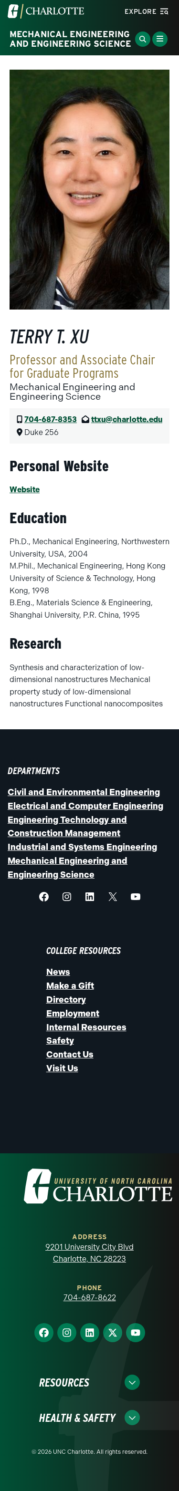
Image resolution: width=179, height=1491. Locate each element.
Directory (66, 999)
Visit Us (62, 1068)
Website (25, 489)
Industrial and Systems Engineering (82, 847)
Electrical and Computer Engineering (85, 806)
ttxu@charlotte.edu (126, 419)
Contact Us (70, 1054)
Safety (60, 1040)
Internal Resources (86, 1027)
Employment (72, 1013)
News (58, 972)
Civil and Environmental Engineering (84, 792)
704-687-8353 (50, 419)
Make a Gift (70, 986)
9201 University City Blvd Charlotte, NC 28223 (89, 1253)
